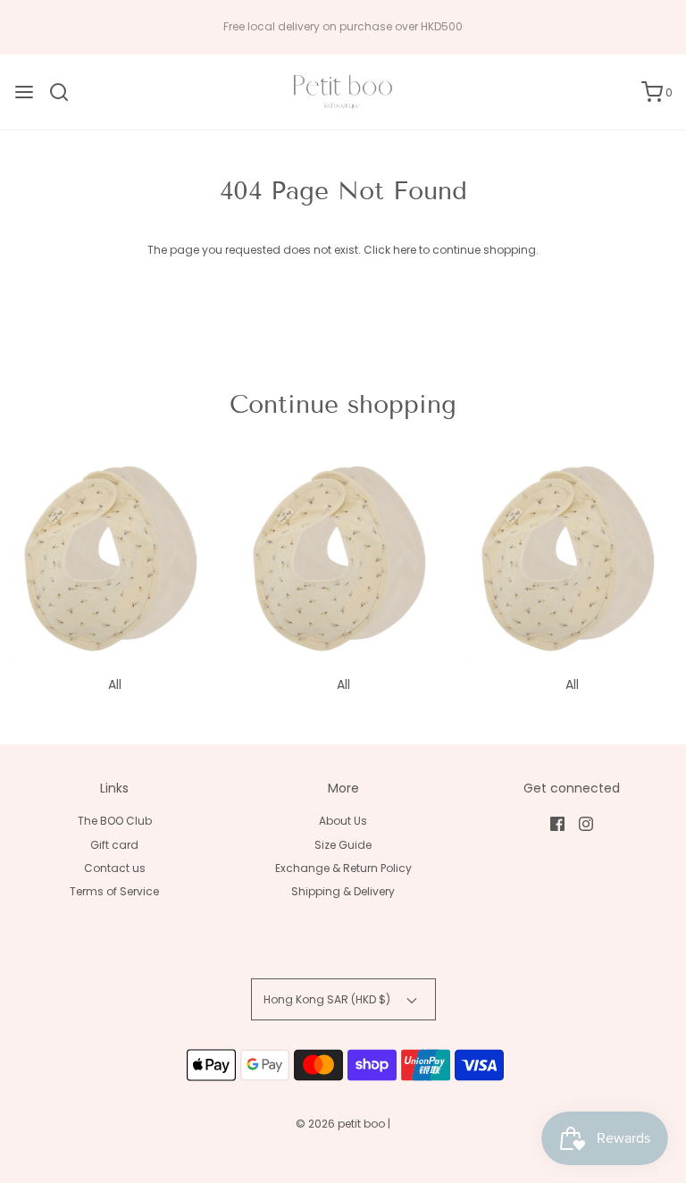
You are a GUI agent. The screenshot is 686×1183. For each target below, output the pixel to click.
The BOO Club (115, 820)
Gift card (114, 844)
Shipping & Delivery (343, 891)
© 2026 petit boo (342, 1123)
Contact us (115, 868)
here (404, 249)
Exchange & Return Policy (343, 868)
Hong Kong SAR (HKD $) (328, 999)
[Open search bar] (65, 92)
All (114, 684)
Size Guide (343, 844)
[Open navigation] (24, 92)
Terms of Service (114, 891)
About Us (343, 820)
